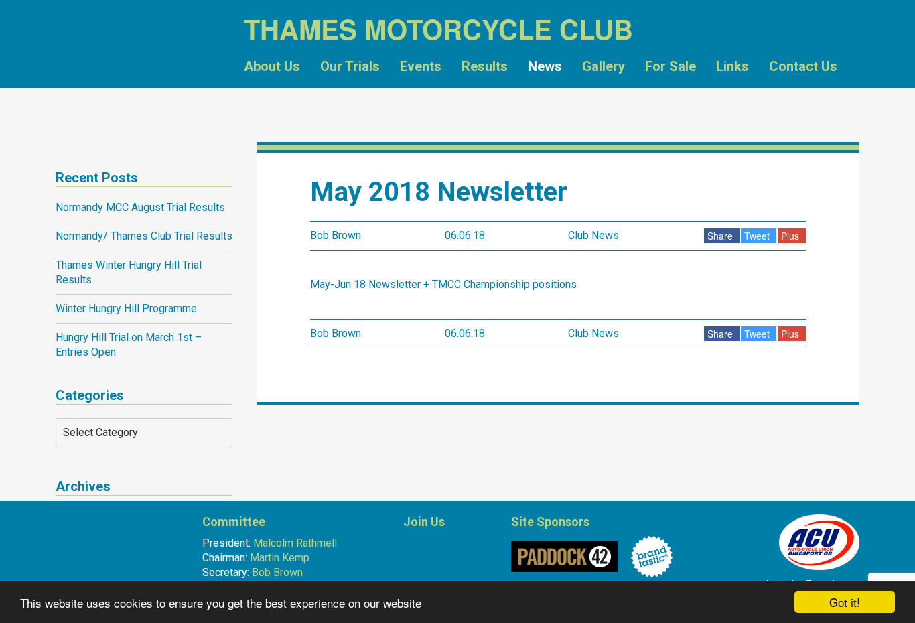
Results (485, 66)
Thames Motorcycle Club (118, 70)
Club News (593, 235)
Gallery (603, 66)
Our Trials (350, 66)
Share (720, 236)
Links (732, 66)
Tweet (757, 236)
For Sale (670, 66)
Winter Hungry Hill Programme (126, 308)
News (545, 66)
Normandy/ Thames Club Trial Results (144, 236)
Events (420, 66)
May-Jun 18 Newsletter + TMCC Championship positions (443, 284)
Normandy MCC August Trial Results (140, 207)
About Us (272, 66)
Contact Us (803, 66)
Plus (790, 236)
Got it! (844, 602)
